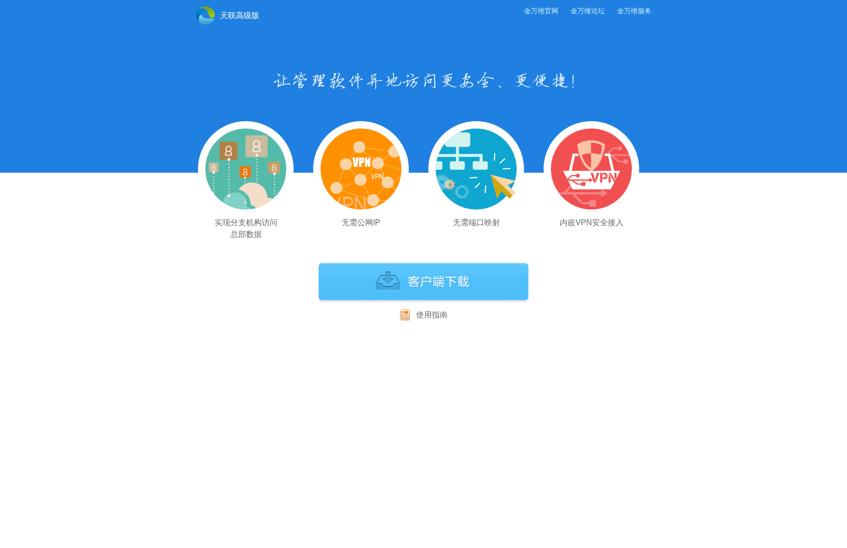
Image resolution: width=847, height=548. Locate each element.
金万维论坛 (588, 11)
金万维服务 (634, 11)
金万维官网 (541, 11)
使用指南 (432, 315)
